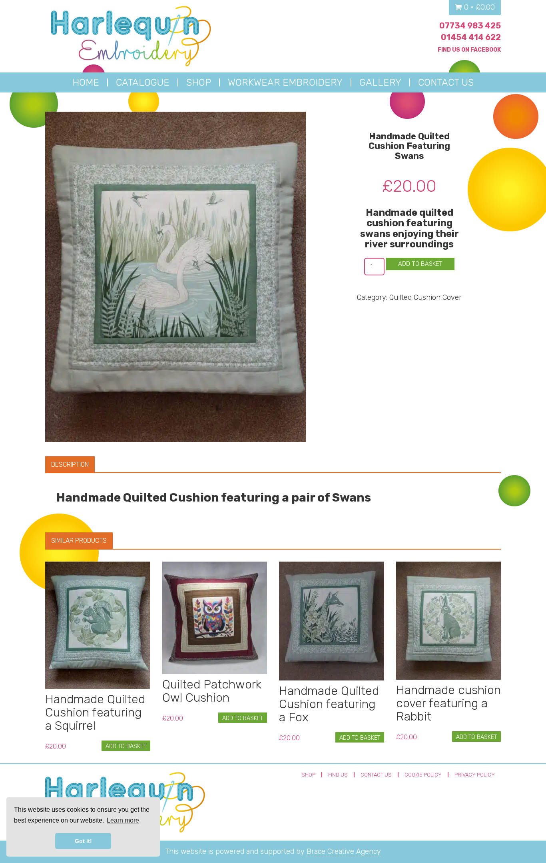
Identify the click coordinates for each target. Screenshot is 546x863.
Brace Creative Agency (344, 851)
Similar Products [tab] (79, 540)
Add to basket (420, 263)
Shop (308, 774)
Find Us (338, 774)
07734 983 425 (470, 25)
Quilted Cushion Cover (425, 297)
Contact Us (376, 774)
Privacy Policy (474, 774)
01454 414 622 (471, 37)
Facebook (485, 49)
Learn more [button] (123, 820)
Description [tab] (70, 464)
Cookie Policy (423, 774)
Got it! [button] (83, 841)
